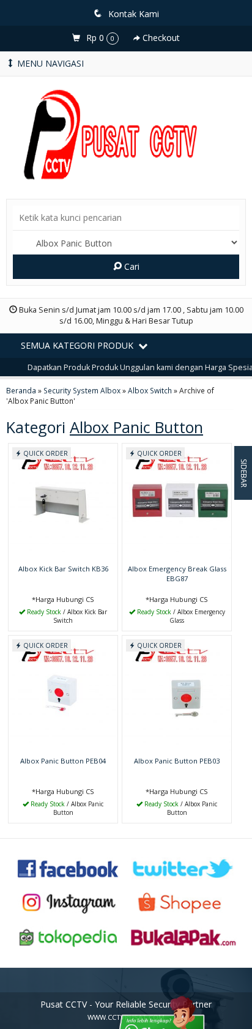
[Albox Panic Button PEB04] (63, 693)
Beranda (21, 390)
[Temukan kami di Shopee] (183, 902)
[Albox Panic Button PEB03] (176, 693)
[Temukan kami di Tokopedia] (68, 937)
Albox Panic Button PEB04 (63, 760)
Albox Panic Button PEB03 (177, 760)
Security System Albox (81, 390)
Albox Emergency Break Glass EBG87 (177, 573)
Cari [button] (130, 266)
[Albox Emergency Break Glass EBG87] (176, 501)
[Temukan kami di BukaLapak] (183, 937)
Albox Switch (150, 390)
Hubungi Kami (67, 620)
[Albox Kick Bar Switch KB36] (63, 501)
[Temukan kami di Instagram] (68, 902)
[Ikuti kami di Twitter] (183, 867)
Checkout (160, 37)
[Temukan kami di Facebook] (68, 867)
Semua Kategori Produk (78, 345)
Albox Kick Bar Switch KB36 (63, 568)
